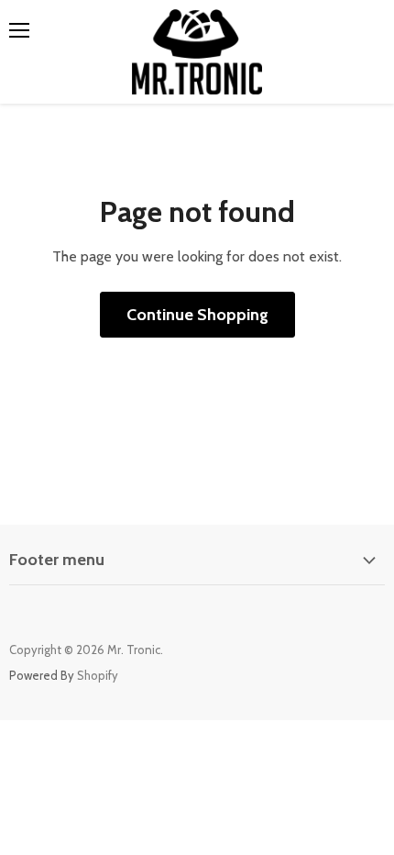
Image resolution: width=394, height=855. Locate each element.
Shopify (97, 675)
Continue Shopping (197, 315)
